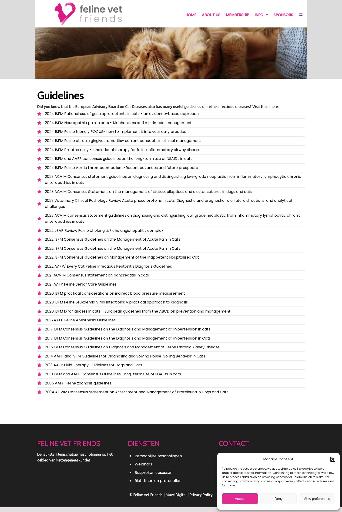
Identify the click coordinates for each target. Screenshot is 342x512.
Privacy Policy (201, 495)
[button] (332, 459)
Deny (279, 499)
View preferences (317, 499)
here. (274, 106)
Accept (240, 499)
